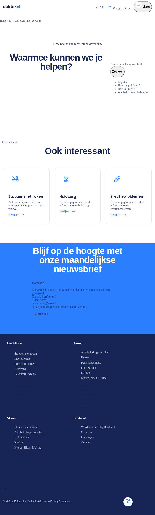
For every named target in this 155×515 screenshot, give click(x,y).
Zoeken (100, 6)
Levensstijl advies (25, 374)
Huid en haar (22, 437)
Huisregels (87, 437)
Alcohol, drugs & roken (95, 352)
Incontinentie (22, 358)
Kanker (85, 372)
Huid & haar (88, 367)
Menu (146, 6)
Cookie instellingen (37, 501)
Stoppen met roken (25, 353)
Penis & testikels (91, 362)
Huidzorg (20, 368)
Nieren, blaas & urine (94, 377)
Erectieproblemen (24, 363)
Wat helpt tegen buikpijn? (133, 92)
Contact (85, 442)
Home (3, 20)
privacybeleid (68, 306)
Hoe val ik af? (126, 88)
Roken (85, 357)
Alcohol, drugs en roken (28, 432)
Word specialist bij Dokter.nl (98, 427)
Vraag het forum (122, 8)
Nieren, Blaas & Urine (27, 447)
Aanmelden (41, 313)
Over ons (86, 432)
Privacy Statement (60, 501)
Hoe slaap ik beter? (129, 85)
